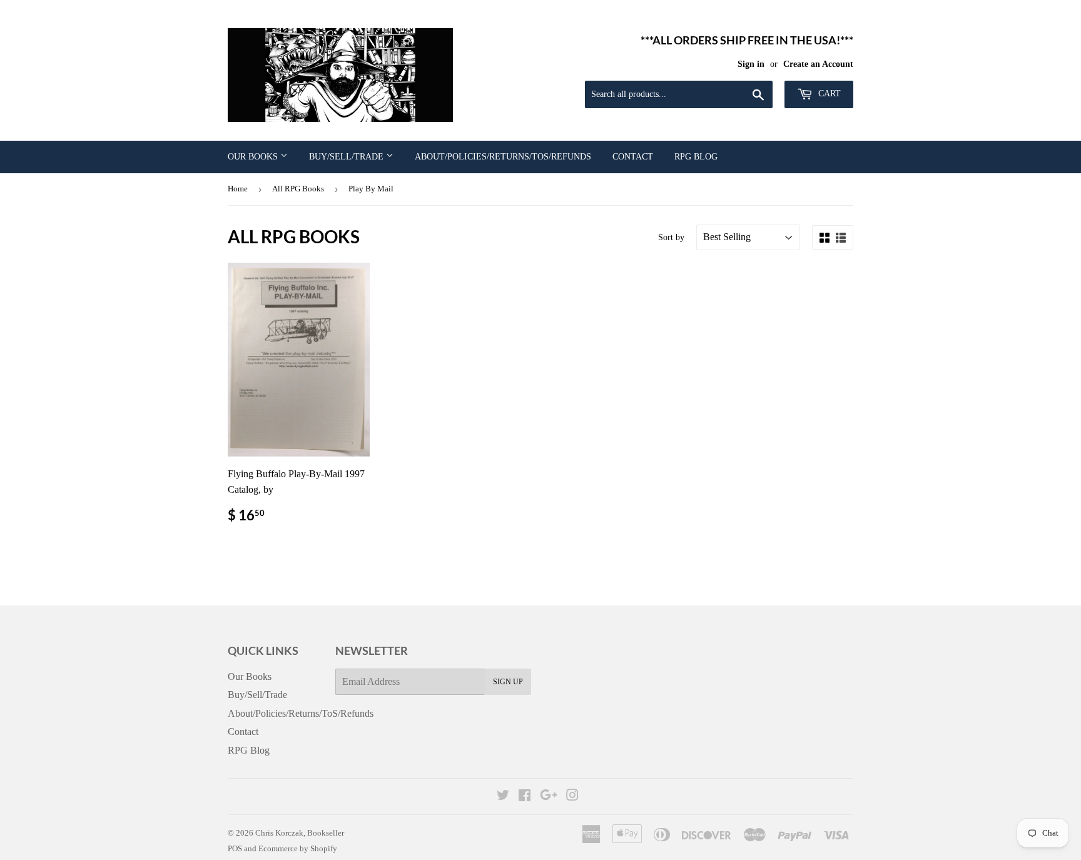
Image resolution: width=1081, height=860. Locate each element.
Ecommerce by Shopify (297, 848)
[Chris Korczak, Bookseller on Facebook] (524, 796)
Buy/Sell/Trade (347, 156)
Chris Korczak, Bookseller (299, 832)
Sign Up (508, 681)
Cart (828, 93)
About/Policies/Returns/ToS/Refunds (503, 156)
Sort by (671, 237)
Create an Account (818, 64)
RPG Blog (696, 156)
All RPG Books (298, 188)
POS (235, 848)
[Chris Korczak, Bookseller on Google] (548, 796)
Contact (632, 156)
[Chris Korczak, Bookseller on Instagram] (572, 796)
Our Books (254, 156)
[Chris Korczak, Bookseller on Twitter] (503, 796)
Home (238, 188)
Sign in (751, 64)
